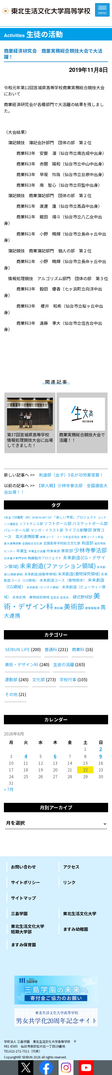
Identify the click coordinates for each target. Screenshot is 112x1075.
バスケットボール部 (90, 523)
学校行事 (68, 679)
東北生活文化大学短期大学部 (27, 929)
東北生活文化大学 (79, 913)
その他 (11, 694)
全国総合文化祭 (32, 543)
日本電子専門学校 (15, 558)
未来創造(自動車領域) (40, 573)
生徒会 (55, 597)
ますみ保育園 (23, 944)
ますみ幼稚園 (75, 929)
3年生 (7, 517)
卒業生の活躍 (37, 551)
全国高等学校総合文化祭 (61, 543)
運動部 (11, 679)
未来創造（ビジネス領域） (44, 587)
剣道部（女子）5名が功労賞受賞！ (71, 475)
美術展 (58, 608)
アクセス (71, 867)
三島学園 (19, 913)
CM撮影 (18, 517)
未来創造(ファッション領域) (58, 565)
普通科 (51, 649)
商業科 (78, 649)
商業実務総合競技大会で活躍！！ (82, 437)
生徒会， (66, 597)
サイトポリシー (25, 882)
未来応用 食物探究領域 (30, 597)
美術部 (74, 606)
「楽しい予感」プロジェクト (75, 517)
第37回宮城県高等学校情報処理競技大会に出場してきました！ (30, 439)
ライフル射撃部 (78, 530)
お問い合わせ (23, 867)
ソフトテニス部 (31, 523)
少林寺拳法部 (90, 550)
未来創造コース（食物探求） (63, 580)
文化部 (38, 679)
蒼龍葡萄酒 (92, 608)
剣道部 (87, 543)
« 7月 (9, 789)
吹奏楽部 (53, 550)
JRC (28, 517)
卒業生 (21, 550)
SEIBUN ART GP (42, 517)
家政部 (67, 550)
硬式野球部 (82, 596)
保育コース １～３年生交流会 (60, 537)
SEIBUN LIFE (17, 649)
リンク (69, 882)
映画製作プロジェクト (45, 557)
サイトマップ (23, 898)
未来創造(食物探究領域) (79, 573)
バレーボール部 (16, 530)
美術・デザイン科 (21, 664)
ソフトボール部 (57, 523)
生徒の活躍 (63, 664)
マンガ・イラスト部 (46, 530)
